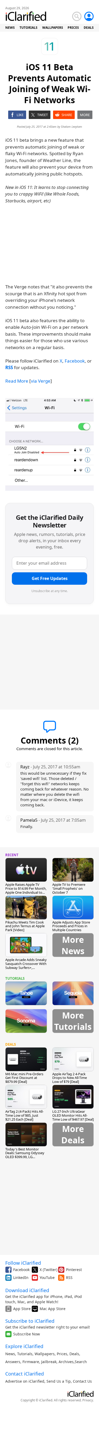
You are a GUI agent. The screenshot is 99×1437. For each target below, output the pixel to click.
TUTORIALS (28, 27)
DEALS (89, 27)
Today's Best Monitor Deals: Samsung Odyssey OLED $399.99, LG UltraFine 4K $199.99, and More (25, 1157)
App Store (22, 1308)
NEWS (10, 27)
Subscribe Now (26, 1333)
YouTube (47, 1277)
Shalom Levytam (71, 127)
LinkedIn (21, 1277)
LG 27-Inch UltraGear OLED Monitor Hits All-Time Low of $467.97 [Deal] (73, 1115)
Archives (66, 1361)
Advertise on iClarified (24, 1381)
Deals (74, 1353)
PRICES (73, 27)
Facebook (75, 361)
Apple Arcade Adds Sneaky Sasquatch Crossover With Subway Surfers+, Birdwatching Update (26, 965)
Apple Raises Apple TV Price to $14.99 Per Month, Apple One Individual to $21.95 (25, 890)
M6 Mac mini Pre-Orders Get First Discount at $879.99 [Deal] (24, 1078)
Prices (62, 1353)
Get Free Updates (50, 578)
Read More (16, 381)
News (10, 1353)
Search (81, 1361)
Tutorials (24, 1353)
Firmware (30, 1361)
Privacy (87, 1400)
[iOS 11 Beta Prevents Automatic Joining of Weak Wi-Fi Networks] (49, 444)
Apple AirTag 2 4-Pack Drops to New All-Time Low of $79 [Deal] (69, 1078)
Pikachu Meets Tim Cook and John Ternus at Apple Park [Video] (25, 926)
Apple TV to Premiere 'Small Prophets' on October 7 (68, 888)
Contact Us (82, 1381)
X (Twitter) (48, 1269)
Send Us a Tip (58, 1381)
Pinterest (74, 1269)
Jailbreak (48, 1361)
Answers (12, 1361)
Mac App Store (52, 1308)
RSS (69, 1277)
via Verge (40, 381)
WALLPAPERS (52, 27)
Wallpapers (45, 1353)
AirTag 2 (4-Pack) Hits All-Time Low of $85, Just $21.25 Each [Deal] (24, 1115)
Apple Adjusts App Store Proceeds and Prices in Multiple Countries (71, 926)
